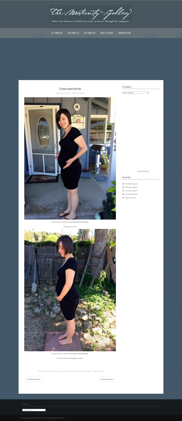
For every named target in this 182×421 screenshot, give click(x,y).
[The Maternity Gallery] (91, 14)
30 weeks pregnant (131, 187)
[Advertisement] (91, 57)
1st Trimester (57, 32)
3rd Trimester (89, 32)
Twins (89, 371)
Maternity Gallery (78, 93)
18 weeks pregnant (106, 379)
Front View (83, 371)
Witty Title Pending (79, 222)
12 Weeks (47, 371)
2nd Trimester (73, 32)
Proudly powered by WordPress (30, 418)
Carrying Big (75, 371)
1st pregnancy (56, 371)
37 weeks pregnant (131, 194)
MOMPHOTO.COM (125, 32)
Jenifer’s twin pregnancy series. (73, 358)
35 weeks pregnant (131, 191)
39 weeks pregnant (33, 379)
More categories (107, 32)
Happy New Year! (130, 198)
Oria (49, 418)
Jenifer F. (101, 371)
